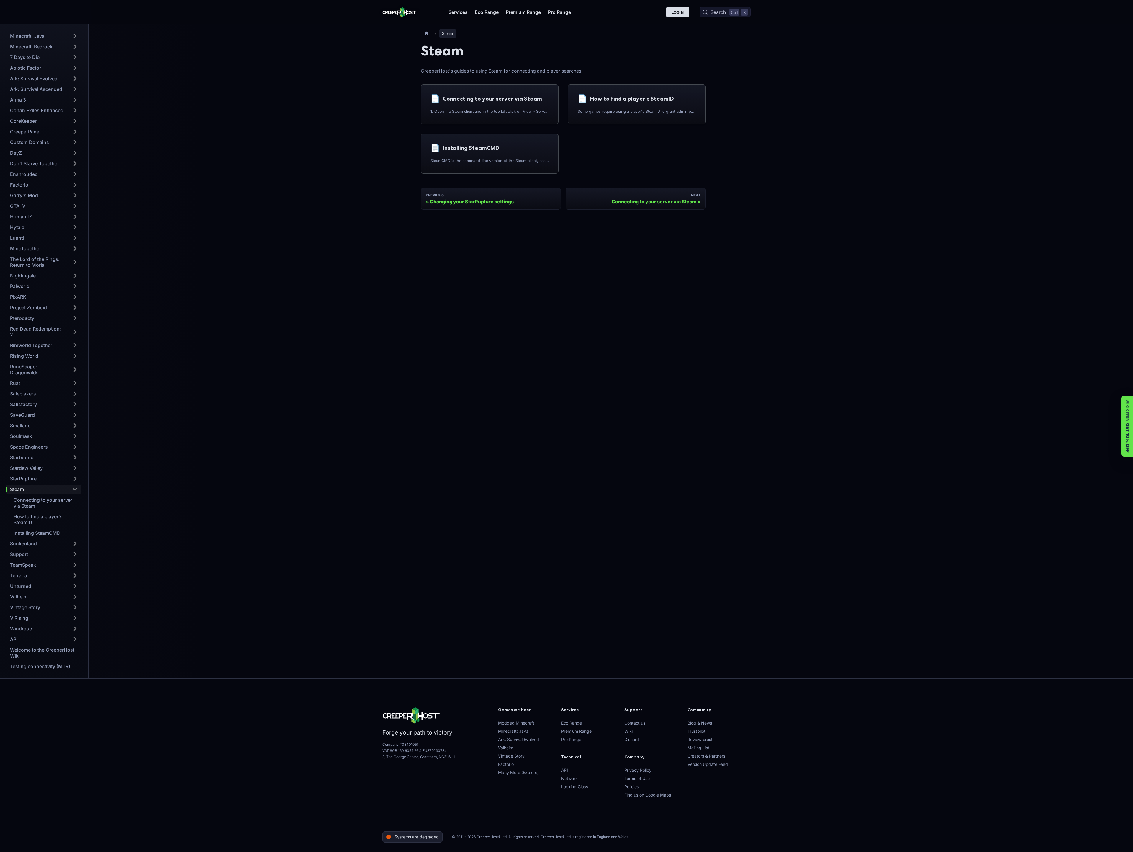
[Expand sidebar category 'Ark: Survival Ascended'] (74, 89)
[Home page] (426, 33)
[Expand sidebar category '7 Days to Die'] (74, 57)
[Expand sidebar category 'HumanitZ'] (74, 216)
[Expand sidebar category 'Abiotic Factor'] (74, 68)
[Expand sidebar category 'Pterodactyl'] (74, 318)
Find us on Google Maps (647, 794)
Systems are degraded (416, 836)
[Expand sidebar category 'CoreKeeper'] (74, 121)
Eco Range (487, 12)
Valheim (505, 747)
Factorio (506, 764)
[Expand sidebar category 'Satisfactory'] (74, 404)
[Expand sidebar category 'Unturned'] (74, 586)
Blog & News (699, 722)
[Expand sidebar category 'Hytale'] (74, 227)
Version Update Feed (707, 764)
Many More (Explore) (518, 772)
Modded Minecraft (516, 722)
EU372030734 (435, 750)
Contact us (634, 722)
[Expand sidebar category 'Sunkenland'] (74, 543)
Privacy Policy (637, 770)
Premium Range (523, 12)
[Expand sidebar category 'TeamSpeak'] (74, 565)
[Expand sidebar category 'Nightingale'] (74, 275)
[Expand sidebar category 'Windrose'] (74, 628)
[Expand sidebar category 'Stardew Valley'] (74, 468)
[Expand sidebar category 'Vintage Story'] (74, 607)
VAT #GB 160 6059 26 (400, 750)
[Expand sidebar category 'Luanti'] (74, 238)
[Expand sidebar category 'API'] (74, 639)
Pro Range (559, 12)
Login (678, 12)
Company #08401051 (400, 744)
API (564, 770)
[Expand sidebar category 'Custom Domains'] (74, 142)
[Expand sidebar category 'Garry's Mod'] (74, 195)
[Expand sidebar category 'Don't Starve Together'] (74, 163)
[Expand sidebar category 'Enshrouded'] (74, 174)
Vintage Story (511, 755)
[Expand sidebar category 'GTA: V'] (74, 206)
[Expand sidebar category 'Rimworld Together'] (74, 345)
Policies (631, 786)
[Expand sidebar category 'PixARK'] (74, 297)
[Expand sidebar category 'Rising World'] (74, 356)
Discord (631, 739)
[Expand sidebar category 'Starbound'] (74, 457)
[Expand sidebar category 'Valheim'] (74, 596)
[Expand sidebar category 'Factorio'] (74, 184)
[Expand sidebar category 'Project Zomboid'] (74, 307)
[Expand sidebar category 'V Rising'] (74, 618)
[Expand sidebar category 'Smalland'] (74, 425)
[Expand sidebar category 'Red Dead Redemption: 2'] (74, 331)
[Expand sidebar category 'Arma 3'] (74, 99)
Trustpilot (696, 731)
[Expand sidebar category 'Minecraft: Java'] (74, 36)
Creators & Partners (706, 755)
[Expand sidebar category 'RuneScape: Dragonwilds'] (74, 369)
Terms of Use (637, 778)
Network (569, 778)
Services (458, 12)
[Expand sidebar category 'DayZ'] (74, 153)
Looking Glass (574, 786)
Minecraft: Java (513, 731)
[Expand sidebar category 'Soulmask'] (74, 436)
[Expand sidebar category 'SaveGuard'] (74, 415)
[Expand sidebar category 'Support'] (74, 554)
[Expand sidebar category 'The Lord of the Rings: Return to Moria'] (74, 262)
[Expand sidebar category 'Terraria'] (74, 575)
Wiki (628, 731)
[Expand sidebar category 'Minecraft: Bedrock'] (74, 46)
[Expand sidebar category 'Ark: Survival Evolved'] (74, 78)
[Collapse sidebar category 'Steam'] (74, 489)
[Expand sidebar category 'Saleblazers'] (74, 393)
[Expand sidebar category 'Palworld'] (74, 286)
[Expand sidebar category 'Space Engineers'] (74, 447)
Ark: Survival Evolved (518, 739)
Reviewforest (700, 739)
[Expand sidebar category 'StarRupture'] (74, 478)
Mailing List (698, 747)
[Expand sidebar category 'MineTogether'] (74, 248)
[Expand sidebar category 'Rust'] (74, 383)
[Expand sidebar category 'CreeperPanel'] (74, 131)
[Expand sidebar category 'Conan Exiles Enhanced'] (74, 110)
